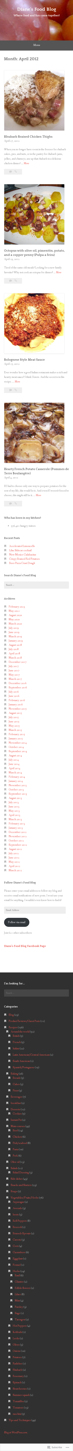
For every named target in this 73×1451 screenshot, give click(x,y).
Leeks (16, 1338)
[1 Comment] (10, 281)
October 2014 (16, 747)
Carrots (17, 1240)
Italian (16, 1048)
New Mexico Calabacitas (22, 554)
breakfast (16, 1103)
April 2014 (14, 768)
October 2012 (16, 840)
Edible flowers (22, 1288)
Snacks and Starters (21, 1185)
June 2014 (14, 764)
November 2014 (18, 743)
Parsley (19, 1307)
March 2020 (15, 624)
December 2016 (17, 683)
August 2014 (15, 755)
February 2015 (17, 734)
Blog (11, 1015)
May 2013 (14, 811)
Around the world (20, 1032)
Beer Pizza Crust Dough (22, 563)
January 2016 (16, 704)
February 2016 (17, 700)
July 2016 (14, 692)
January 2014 (16, 781)
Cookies (17, 1114)
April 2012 (14, 866)
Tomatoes (18, 1407)
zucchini (17, 1414)
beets (16, 1214)
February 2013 (17, 823)
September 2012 (18, 845)
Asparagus (18, 1202)
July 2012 (14, 853)
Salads (14, 1168)
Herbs (16, 1271)
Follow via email (16, 922)
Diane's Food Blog (36, 9)
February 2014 (17, 777)
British (16, 1036)
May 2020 (14, 619)
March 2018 (15, 658)
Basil (17, 1275)
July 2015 (14, 717)
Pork (15, 1156)
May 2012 (14, 862)
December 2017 (17, 662)
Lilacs (18, 1294)
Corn (16, 1246)
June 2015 (14, 721)
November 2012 (18, 836)
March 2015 (15, 730)
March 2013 (15, 819)
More (26, 163)
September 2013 (18, 794)
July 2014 (14, 760)
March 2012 (15, 870)
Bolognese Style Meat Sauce (24, 360)
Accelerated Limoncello (22, 546)
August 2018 (15, 645)
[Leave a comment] (10, 172)
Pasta (15, 1149)
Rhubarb (17, 1370)
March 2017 (15, 679)
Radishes (17, 1363)
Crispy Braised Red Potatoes (24, 559)
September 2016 (18, 687)
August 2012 (15, 849)
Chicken (17, 1137)
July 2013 (14, 802)
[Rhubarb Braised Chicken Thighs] (15, 172)
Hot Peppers (20, 1326)
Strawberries (20, 1389)
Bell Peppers (20, 1221)
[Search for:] (36, 585)
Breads (16, 1078)
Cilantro (19, 1282)
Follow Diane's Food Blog (20, 882)
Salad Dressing (21, 1172)
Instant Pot (16, 1120)
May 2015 (14, 726)
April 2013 (14, 815)
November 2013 (18, 785)
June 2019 (14, 632)
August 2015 (15, 713)
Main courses (18, 1126)
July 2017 (14, 666)
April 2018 (14, 653)
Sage (17, 1313)
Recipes (13, 1027)
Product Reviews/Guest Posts (24, 1021)
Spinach (17, 1382)
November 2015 (18, 709)
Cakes (16, 1084)
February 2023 (17, 607)
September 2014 (18, 751)
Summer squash (21, 1395)
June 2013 (14, 806)
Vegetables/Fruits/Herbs (25, 1198)
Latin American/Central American (31, 1055)
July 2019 (14, 628)
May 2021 (14, 611)
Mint (17, 1300)
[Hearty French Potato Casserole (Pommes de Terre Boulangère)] (15, 503)
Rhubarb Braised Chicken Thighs (28, 136)
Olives (16, 1345)
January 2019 (16, 641)
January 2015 (16, 738)
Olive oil (15, 1162)
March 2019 (15, 636)
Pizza (15, 1090)
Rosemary (18, 1376)
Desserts (15, 1109)
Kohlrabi (17, 1332)
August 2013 (15, 798)
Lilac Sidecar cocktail (20, 550)
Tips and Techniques (20, 1420)
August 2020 (15, 615)
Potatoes (17, 1357)
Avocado (17, 1208)
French (17, 1042)
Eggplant (18, 1258)
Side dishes (17, 1179)
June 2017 (14, 670)
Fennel (17, 1265)
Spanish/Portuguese (23, 1067)
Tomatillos (18, 1401)
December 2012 (17, 832)
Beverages (16, 1097)
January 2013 (16, 828)
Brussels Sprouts (22, 1233)
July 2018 (14, 649)
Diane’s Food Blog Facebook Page (25, 946)
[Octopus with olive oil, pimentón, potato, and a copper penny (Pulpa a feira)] (15, 281)
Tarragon (20, 1319)
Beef (15, 1130)
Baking (14, 1074)
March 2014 (15, 772)
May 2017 (14, 675)
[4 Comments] (10, 503)
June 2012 (14, 857)
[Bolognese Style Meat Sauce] (15, 390)
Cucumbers (19, 1252)
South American (21, 1061)
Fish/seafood (20, 1143)
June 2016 (14, 696)
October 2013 (16, 789)
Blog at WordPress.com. (16, 1432)
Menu (36, 45)
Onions (16, 1351)
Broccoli (17, 1227)
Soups (14, 1191)
